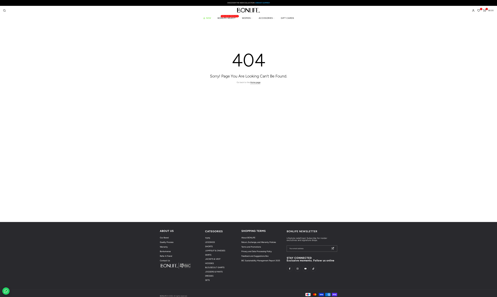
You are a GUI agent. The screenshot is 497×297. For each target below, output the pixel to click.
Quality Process (166, 242)
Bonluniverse (165, 251)
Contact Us (165, 260)
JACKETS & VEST (212, 259)
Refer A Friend (166, 256)
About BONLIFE (248, 238)
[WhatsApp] (6, 291)
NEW (208, 18)
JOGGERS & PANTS (214, 272)
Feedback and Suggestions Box (255, 256)
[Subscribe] (332, 248)
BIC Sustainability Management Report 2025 (260, 260)
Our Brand (164, 238)
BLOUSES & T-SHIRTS (214, 267)
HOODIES (209, 263)
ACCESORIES (266, 18)
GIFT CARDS (287, 18)
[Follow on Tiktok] (313, 269)
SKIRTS (208, 255)
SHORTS (209, 246)
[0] (478, 10)
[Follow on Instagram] (298, 269)
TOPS (207, 238)
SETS (207, 280)
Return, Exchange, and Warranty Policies (258, 242)
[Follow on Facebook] (290, 269)
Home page (255, 82)
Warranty (164, 247)
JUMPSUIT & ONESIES (215, 250)
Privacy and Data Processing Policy (256, 251)
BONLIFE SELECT (228, 17)
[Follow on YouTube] (305, 269)
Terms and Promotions (251, 247)
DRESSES (209, 276)
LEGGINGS (210, 242)
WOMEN (246, 18)
